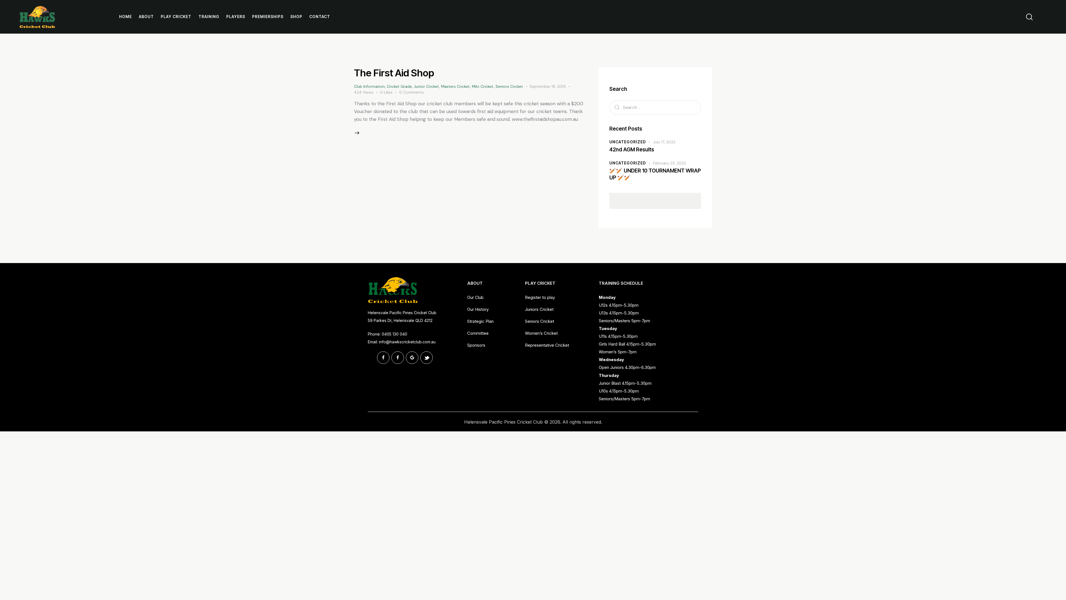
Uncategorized (627, 141)
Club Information (369, 86)
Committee (478, 333)
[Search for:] (655, 107)
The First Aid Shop (394, 73)
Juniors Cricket (539, 309)
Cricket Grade (399, 86)
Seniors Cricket (509, 86)
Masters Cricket (455, 86)
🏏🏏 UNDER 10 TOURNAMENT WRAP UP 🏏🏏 (655, 174)
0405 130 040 (394, 334)
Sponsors (476, 345)
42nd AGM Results (631, 149)
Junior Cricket (426, 86)
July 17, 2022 (664, 141)
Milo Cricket (483, 86)
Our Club (475, 297)
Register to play (540, 297)
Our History (478, 309)
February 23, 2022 (669, 163)
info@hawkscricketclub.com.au (407, 341)
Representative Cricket (547, 345)
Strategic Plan (480, 321)
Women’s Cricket (541, 333)
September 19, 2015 (548, 86)
